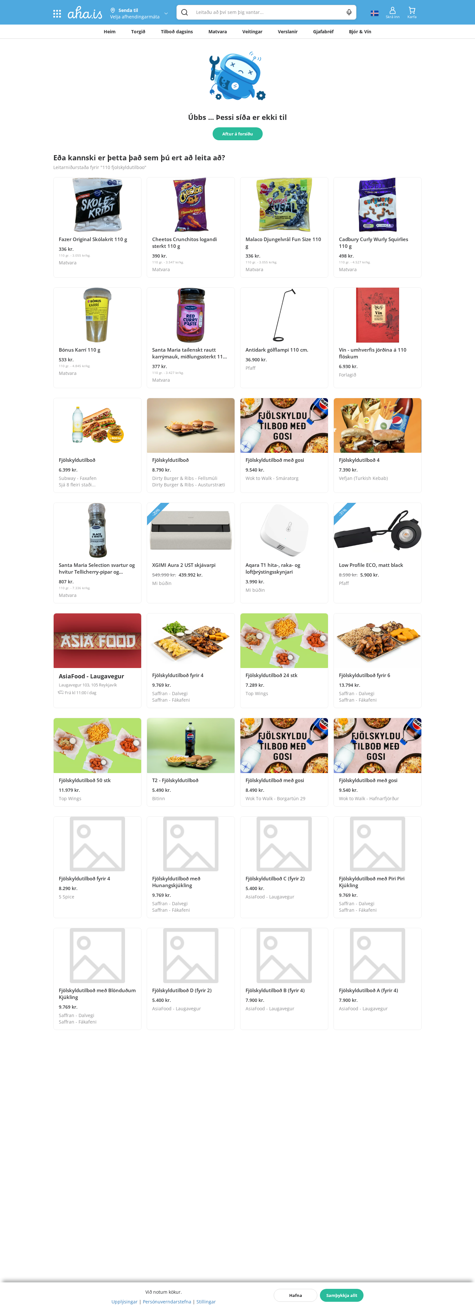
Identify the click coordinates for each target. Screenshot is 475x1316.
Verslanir (288, 31)
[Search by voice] (349, 12)
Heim (110, 31)
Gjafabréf (323, 31)
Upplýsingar (124, 1302)
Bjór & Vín (360, 31)
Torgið (138, 31)
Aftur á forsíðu (237, 134)
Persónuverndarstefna (167, 1302)
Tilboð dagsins (177, 31)
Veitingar (252, 31)
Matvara (217, 31)
